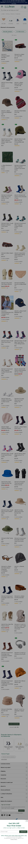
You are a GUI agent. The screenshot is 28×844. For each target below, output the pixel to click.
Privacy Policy (14, 839)
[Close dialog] (26, 821)
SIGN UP (23, 831)
